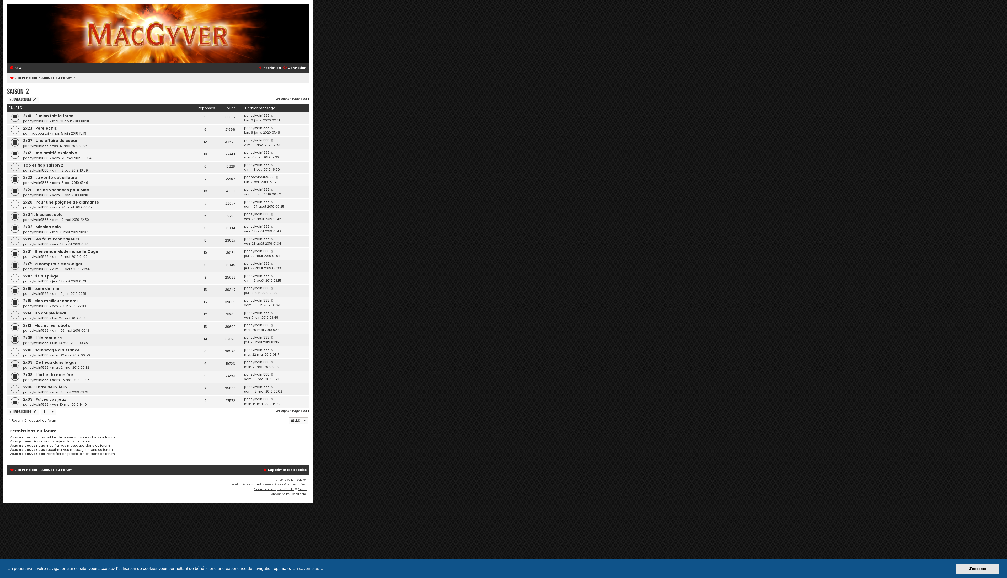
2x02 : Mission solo (42, 226)
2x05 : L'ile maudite (42, 337)
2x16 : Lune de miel (41, 288)
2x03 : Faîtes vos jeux (44, 399)
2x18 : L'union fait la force (48, 116)
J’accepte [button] (977, 568)
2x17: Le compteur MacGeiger (52, 263)
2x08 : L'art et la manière (48, 374)
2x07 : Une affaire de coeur (50, 140)
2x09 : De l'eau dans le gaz (50, 362)
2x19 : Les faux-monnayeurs (51, 239)
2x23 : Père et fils (40, 128)
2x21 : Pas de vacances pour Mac (56, 189)
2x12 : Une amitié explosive (50, 153)
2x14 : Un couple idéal (44, 313)
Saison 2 (18, 91)
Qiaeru (302, 489)
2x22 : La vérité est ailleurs (50, 177)
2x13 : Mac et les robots (46, 325)
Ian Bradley (299, 480)
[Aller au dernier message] (272, 115)
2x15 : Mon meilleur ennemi (50, 300)
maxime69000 (263, 177)
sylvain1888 (39, 121)
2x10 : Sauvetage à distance (51, 350)
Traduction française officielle (274, 489)
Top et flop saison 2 (43, 165)
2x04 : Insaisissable (43, 214)
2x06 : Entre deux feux (45, 387)
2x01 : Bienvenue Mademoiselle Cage (60, 251)
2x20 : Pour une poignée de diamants (61, 202)
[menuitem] (15, 68)
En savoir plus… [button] (308, 568)
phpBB (255, 484)
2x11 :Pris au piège (40, 276)
